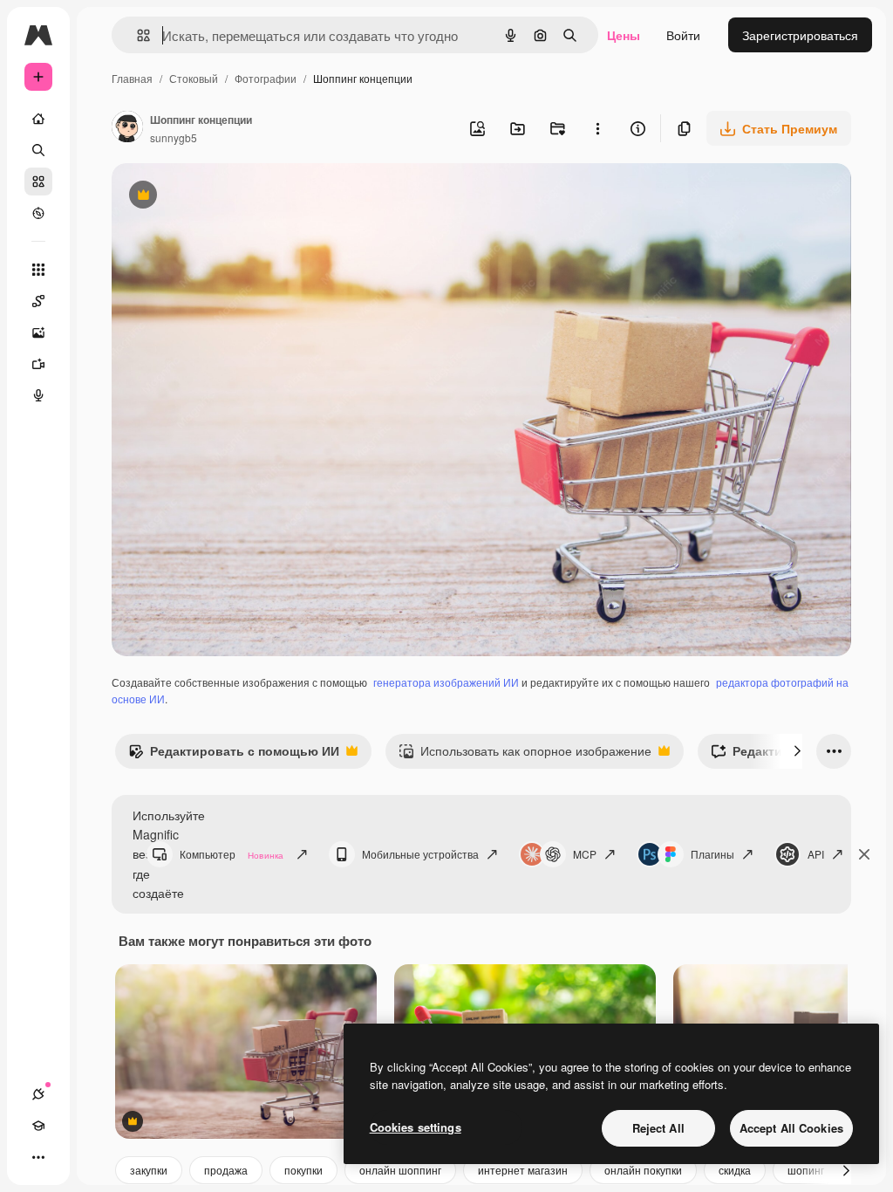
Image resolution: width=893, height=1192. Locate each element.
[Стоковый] (38, 181)
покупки (303, 1169)
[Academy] (38, 1126)
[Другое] (38, 1157)
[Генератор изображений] (38, 332)
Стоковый (193, 78)
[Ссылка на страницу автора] (127, 128)
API (816, 853)
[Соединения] (38, 1094)
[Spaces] (38, 301)
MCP (584, 853)
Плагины (712, 853)
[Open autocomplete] (136, 35)
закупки (148, 1169)
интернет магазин (523, 1169)
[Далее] (797, 751)
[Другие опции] (597, 128)
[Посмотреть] (38, 213)
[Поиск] (38, 150)
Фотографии (266, 78)
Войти (683, 35)
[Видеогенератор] (38, 364)
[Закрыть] (864, 854)
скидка (735, 1169)
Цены (623, 35)
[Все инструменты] (38, 270)
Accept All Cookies (791, 1128)
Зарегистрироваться (800, 35)
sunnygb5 (173, 137)
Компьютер (231, 853)
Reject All (658, 1128)
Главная (132, 78)
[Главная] (38, 119)
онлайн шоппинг (400, 1169)
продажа (226, 1169)
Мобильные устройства (420, 853)
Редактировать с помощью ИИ (233, 755)
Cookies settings (415, 1127)
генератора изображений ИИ (446, 682)
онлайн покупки (643, 1169)
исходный (228, 197)
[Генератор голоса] (38, 395)
